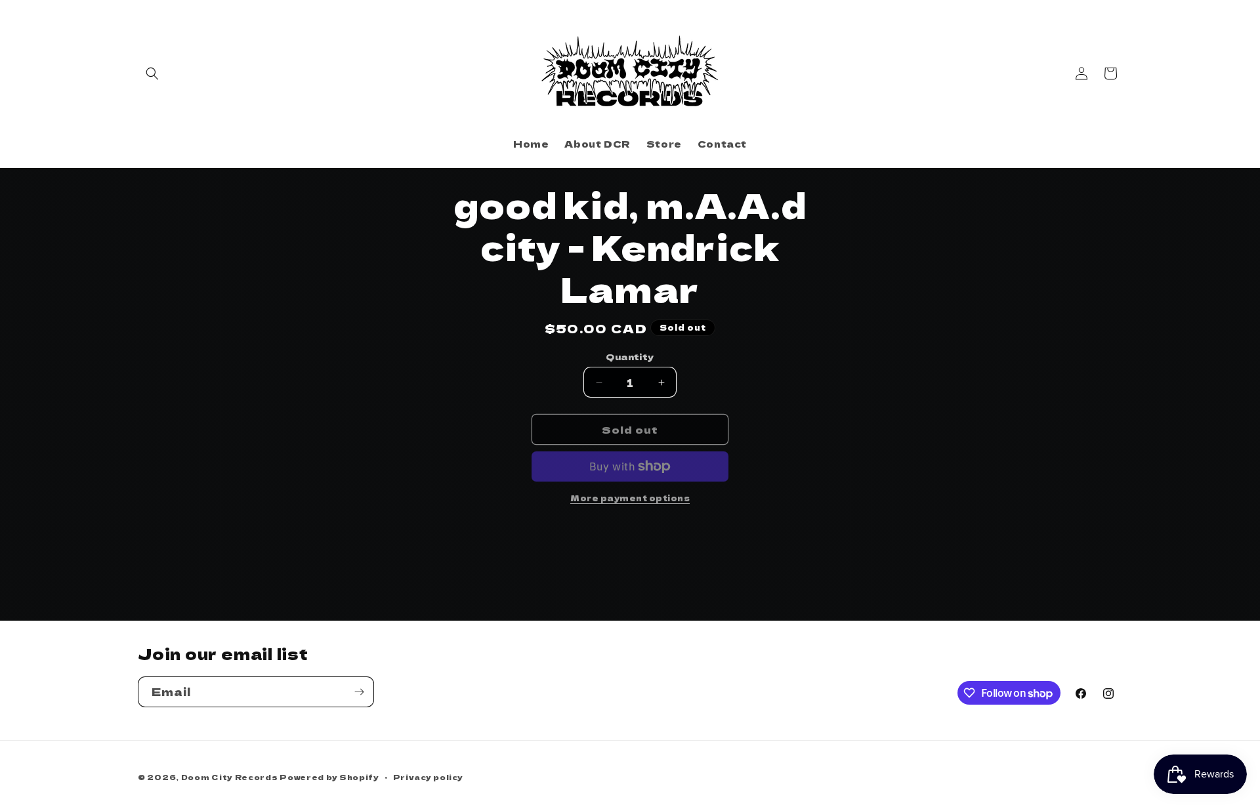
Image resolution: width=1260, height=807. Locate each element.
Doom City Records (229, 777)
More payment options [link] (630, 497)
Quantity (630, 356)
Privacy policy (428, 777)
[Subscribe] (359, 691)
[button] (152, 73)
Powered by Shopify (329, 777)
